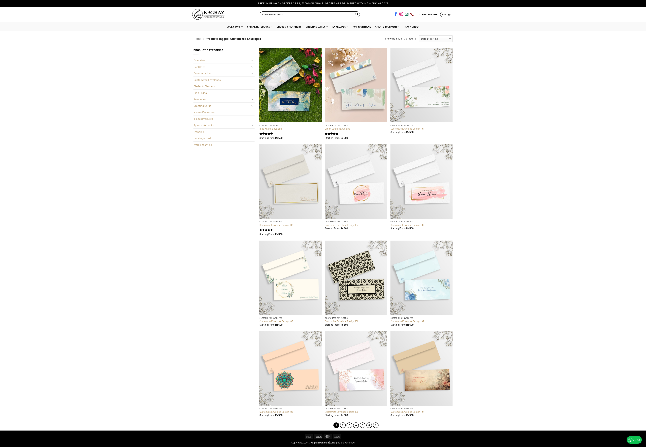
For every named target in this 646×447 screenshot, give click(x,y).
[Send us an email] (406, 14)
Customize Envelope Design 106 (341, 321)
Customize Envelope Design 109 (341, 411)
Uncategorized (202, 138)
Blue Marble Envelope (270, 128)
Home (197, 39)
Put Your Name (362, 26)
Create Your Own (386, 26)
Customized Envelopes (207, 79)
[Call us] (412, 14)
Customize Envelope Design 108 (276, 411)
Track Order (411, 26)
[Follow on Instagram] (401, 14)
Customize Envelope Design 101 (407, 128)
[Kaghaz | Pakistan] (207, 14)
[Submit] (357, 14)
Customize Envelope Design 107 (407, 321)
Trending (198, 131)
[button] (446, 14)
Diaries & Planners (289, 26)
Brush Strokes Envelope (337, 128)
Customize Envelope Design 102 (276, 225)
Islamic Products (203, 118)
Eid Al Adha (200, 92)
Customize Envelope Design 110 (407, 411)
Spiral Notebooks (258, 26)
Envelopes (339, 26)
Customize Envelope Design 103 (341, 225)
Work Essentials (202, 144)
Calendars (199, 60)
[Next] (376, 425)
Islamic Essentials (204, 112)
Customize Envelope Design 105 (276, 321)
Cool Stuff (234, 26)
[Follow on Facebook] (396, 14)
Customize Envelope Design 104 (407, 225)
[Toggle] (252, 60)
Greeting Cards (316, 26)
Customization (202, 73)
